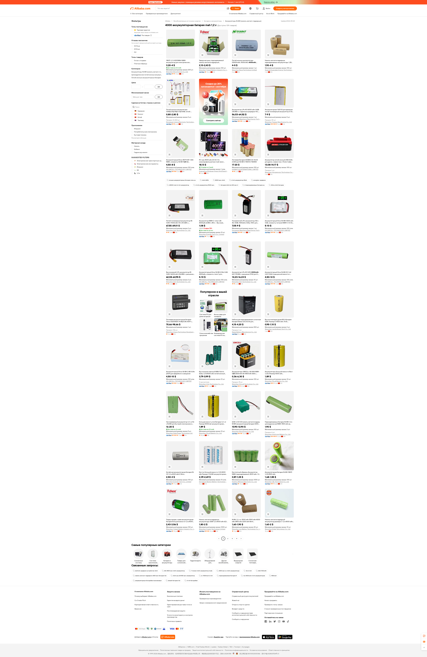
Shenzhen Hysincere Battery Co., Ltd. (278, 434)
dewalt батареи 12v (174, 580)
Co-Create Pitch (140, 600)
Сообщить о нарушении (240, 619)
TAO (230, 647)
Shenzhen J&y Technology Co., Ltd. (277, 482)
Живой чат (235, 600)
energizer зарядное (259, 180)
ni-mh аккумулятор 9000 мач (204, 185)
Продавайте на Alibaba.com (274, 596)
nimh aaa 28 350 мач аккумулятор (184, 575)
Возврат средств (238, 609)
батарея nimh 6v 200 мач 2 (229, 185)
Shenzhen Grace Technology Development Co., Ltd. (180, 332)
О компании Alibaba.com (144, 591)
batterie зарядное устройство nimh (146, 571)
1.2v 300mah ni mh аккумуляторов (254, 575)
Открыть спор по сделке (241, 605)
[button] (228, 8)
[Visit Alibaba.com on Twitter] (274, 621)
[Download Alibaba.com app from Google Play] (284, 637)
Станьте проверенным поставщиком (277, 609)
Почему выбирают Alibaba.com (145, 596)
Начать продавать (270, 600)
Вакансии (138, 609)
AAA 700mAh (262, 571)
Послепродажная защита (176, 611)
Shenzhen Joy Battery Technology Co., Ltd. (246, 529)
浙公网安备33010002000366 (249, 654)
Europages (246, 647)
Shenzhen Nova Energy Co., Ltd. (243, 431)
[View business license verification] (234, 654)
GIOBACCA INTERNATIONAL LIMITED (245, 169)
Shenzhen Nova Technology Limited (244, 70)
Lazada (213, 647)
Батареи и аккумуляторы (213, 21)
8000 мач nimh (220, 180)
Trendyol (237, 647)
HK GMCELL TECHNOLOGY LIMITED (178, 169)
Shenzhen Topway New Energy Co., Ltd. (278, 122)
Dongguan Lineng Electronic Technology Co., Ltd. (180, 122)
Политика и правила (174, 621)
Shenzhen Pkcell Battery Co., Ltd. (276, 381)
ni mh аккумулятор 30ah (239, 180)
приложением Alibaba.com (249, 637)
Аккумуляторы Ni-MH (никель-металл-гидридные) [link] (243, 21)
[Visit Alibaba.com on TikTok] (288, 621)
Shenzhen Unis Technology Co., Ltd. (211, 384)
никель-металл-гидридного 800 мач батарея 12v (150, 575)
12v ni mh (249, 571)
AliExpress (181, 647)
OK (159, 87)
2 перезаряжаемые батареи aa (255, 185)
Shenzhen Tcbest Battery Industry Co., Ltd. (213, 70)
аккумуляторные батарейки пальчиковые (148, 580)
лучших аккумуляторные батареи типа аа (182, 180)
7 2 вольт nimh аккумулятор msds (201, 571)
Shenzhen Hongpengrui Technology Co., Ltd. (279, 172)
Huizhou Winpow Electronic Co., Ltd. (244, 482)
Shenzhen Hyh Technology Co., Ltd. (178, 230)
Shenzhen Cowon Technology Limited (212, 529)
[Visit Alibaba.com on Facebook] (265, 621)
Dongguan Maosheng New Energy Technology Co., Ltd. (246, 119)
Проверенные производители (210, 598)
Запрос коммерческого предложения (213, 603)
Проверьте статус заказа (273, 605)
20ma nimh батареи (277, 185)
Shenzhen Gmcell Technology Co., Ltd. (245, 384)
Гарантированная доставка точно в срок (179, 606)
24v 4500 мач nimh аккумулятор (174, 571)
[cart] (257, 9)
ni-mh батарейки (192, 580)
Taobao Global (223, 647)
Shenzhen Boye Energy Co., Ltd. (177, 72)
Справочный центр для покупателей (245, 596)
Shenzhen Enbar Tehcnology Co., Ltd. (277, 529)
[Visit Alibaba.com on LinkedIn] (270, 621)
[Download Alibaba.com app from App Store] (268, 637)
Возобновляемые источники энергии (187, 21)
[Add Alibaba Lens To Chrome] (167, 637)
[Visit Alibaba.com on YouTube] (283, 621)
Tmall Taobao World (202, 647)
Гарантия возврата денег (176, 600)
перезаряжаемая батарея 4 (228, 575)
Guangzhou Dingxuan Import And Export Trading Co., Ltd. (213, 171)
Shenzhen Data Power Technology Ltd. (179, 433)
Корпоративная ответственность (146, 605)
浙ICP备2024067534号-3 (270, 654)
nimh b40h (205, 180)
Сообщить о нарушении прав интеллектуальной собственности (244, 614)
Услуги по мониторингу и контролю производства (180, 616)
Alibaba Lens (146, 637)
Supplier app (218, 637)
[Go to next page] (241, 539)
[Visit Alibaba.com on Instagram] (279, 621)
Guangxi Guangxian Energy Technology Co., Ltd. (279, 70)
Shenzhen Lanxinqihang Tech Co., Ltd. (278, 329)
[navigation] (147, 280)
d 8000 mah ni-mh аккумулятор (179, 185)
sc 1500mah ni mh (207, 575)
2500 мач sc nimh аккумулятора (229, 571)
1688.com (190, 647)
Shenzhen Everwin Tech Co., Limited (211, 234)
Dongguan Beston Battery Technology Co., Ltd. (213, 482)
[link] (424, 636)
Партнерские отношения (273, 613)
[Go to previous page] (219, 539)
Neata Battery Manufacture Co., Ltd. (244, 332)
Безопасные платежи (175, 596)
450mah (274, 575)
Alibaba (167, 21)
